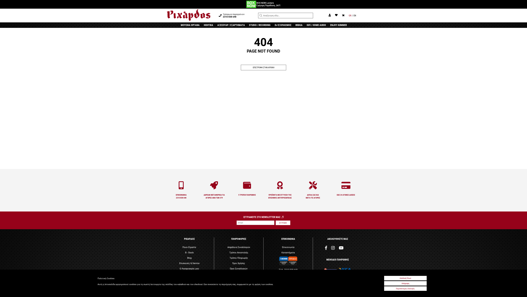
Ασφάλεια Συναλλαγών (238, 247)
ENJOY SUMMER (338, 25)
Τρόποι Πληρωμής (239, 257)
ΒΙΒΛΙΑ (298, 25)
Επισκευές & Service (189, 263)
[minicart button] (343, 15)
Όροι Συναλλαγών (239, 268)
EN (355, 15)
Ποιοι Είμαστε (189, 247)
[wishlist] (336, 15)
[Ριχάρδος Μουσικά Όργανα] (189, 15)
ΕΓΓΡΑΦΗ (283, 223)
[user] (330, 15)
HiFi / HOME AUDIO (316, 25)
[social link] (326, 248)
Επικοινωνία (288, 247)
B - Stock (189, 252)
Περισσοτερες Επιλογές (405, 288)
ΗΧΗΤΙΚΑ (208, 25)
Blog (189, 257)
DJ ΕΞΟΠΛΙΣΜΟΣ (283, 25)
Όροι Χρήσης (238, 263)
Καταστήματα (288, 252)
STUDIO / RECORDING (259, 25)
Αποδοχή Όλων (405, 278)
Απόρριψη (405, 283)
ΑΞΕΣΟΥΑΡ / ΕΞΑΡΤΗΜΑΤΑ (231, 25)
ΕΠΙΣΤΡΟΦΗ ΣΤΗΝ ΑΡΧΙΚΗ (263, 67)
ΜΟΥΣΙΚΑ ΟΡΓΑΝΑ (190, 25)
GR (350, 15)
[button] (261, 15)
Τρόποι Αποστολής (238, 252)
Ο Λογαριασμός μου (189, 268)
